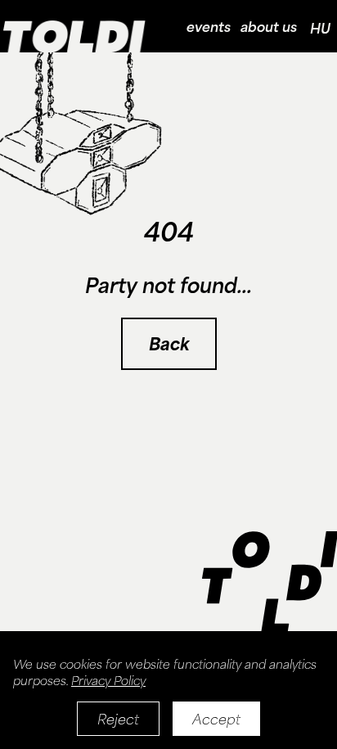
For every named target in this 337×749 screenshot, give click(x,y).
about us (268, 26)
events (208, 26)
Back (169, 343)
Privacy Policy (108, 680)
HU (320, 28)
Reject (118, 719)
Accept (216, 719)
